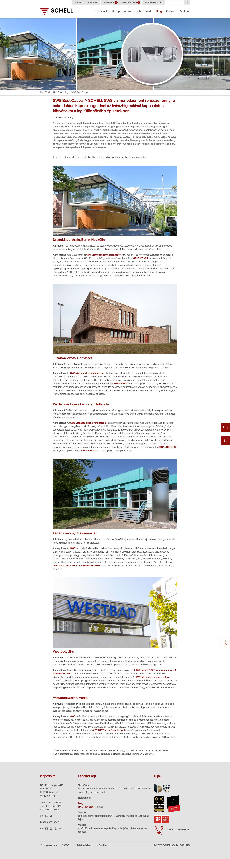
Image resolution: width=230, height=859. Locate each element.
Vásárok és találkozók (137, 816)
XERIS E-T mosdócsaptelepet (109, 730)
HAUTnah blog (61, 92)
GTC (66, 845)
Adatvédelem (83, 845)
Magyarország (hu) (153, 2)
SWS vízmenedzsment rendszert (103, 255)
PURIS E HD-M (122, 384)
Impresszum (50, 845)
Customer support (49, 822)
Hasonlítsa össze (130, 2)
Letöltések (83, 816)
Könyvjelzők (110, 2)
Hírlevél (99, 807)
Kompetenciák (121, 11)
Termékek (101, 11)
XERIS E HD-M (89, 451)
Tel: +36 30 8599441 (50, 806)
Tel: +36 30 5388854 (50, 803)
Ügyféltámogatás (99, 816)
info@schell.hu (47, 816)
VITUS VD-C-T (140, 258)
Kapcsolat (92, 2)
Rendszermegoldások (89, 789)
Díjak (80, 819)
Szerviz (171, 11)
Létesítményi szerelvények (115, 789)
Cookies (103, 845)
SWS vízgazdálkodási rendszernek (88, 423)
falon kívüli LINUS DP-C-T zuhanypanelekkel (76, 566)
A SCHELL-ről (85, 828)
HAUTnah (45, 92)
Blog (159, 11)
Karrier (78, 2)
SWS (72, 548)
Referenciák (143, 11)
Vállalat (185, 11)
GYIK (112, 816)
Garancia (120, 816)
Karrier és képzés (102, 828)
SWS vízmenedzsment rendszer (87, 373)
